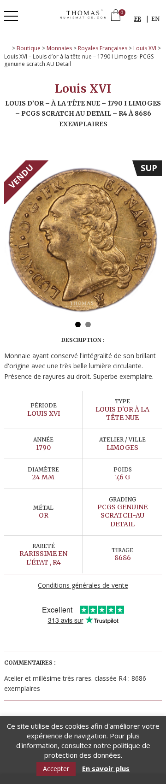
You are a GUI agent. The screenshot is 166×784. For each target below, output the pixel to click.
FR (137, 18)
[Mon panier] (115, 16)
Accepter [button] (56, 768)
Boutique (29, 48)
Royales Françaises (102, 48)
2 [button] (88, 324)
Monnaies (59, 48)
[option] (83, 239)
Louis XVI (144, 48)
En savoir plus (106, 768)
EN (155, 18)
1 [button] (78, 324)
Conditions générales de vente (83, 585)
